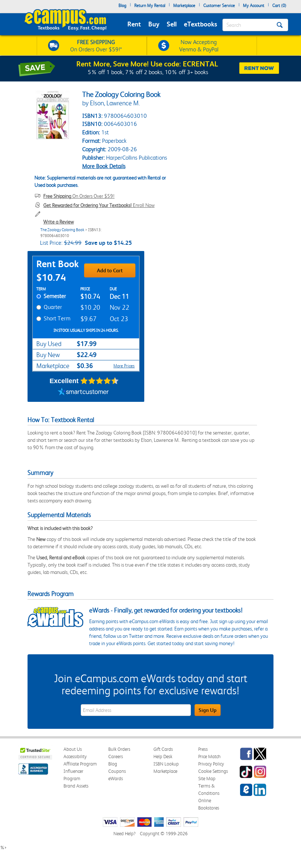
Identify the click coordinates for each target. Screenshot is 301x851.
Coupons (117, 771)
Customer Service (219, 5)
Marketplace (184, 5)
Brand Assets (76, 786)
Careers (115, 756)
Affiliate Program (80, 764)
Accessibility (75, 756)
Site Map (206, 778)
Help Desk (162, 756)
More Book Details (104, 166)
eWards (115, 778)
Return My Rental (149, 5)
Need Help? (124, 833)
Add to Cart (110, 270)
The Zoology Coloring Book (62, 230)
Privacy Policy (211, 764)
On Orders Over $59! (79, 196)
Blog (122, 5)
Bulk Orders (119, 749)
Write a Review (58, 222)
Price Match (209, 756)
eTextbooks (200, 24)
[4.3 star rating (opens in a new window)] (99, 381)
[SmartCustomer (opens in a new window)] (83, 392)
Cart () (279, 5)
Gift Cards (163, 749)
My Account (253, 5)
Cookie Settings (213, 771)
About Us (73, 749)
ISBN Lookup (166, 764)
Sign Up (208, 710)
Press (203, 749)
